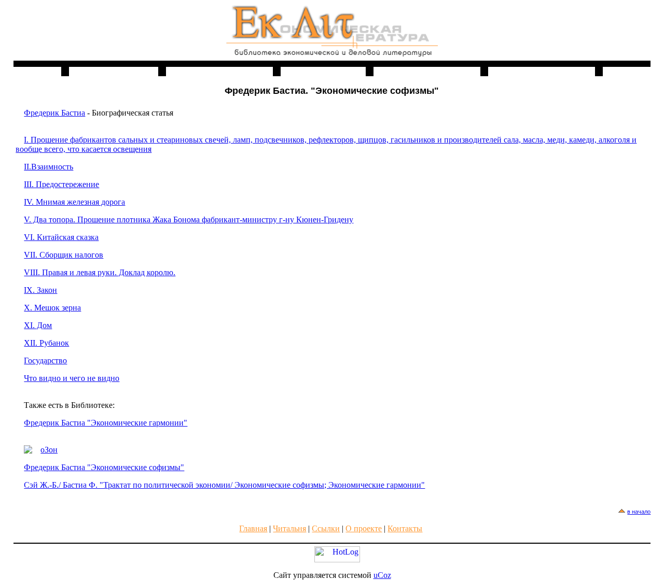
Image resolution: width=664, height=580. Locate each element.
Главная (253, 528)
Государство (45, 360)
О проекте (363, 528)
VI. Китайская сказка (61, 237)
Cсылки (326, 528)
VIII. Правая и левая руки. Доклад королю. (99, 272)
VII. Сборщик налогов (63, 254)
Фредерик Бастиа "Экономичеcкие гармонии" (105, 422)
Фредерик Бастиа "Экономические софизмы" (104, 467)
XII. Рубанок (46, 342)
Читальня (289, 528)
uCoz (382, 575)
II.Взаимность (48, 166)
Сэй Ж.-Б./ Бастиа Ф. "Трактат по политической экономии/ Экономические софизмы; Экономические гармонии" (224, 484)
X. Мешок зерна (52, 307)
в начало (639, 511)
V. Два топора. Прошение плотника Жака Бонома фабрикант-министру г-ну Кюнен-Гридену (188, 219)
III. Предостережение (61, 184)
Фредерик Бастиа (54, 112)
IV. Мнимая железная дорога (74, 201)
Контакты (405, 528)
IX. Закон (40, 290)
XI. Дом (38, 325)
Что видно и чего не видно (71, 378)
